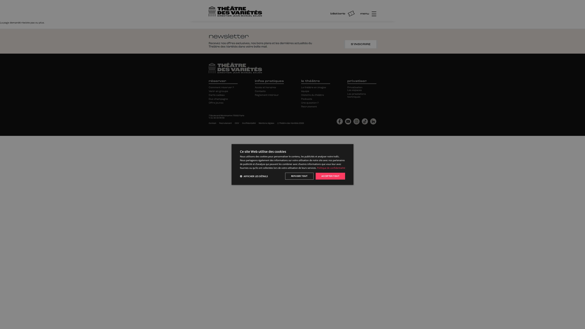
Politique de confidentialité (331, 167)
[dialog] (292, 164)
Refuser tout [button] (299, 176)
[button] (254, 176)
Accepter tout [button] (330, 176)
